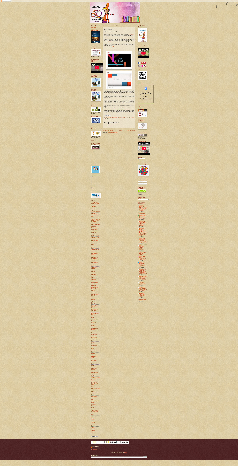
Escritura (93, 299)
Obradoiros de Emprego (95, 377)
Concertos (93, 269)
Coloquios (93, 264)
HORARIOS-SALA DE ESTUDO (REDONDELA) (95, 29)
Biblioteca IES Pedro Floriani (142, 239)
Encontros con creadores (94, 292)
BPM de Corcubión (142, 276)
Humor (92, 320)
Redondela (93, 405)
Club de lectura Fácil (95, 249)
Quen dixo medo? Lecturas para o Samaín (142, 295)
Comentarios (141, 183)
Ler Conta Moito (94, 337)
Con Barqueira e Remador (94, 268)
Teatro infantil (93, 420)
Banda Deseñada (94, 223)
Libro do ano (93, 343)
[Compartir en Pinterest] (110, 115)
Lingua (92, 351)
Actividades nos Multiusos (94, 209)
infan (92, 323)
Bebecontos (93, 226)
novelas (92, 374)
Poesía (92, 391)
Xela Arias (93, 430)
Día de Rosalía (94, 284)
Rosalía (92, 408)
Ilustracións (93, 322)
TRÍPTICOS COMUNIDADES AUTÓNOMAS (142, 224)
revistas (92, 407)
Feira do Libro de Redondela (94, 306)
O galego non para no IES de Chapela (143, 290)
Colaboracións (94, 255)
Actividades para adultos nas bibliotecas (95, 211)
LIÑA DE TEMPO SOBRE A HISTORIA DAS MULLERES (142, 241)
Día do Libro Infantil (94, 287)
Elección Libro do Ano (95, 288)
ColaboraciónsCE (94, 262)
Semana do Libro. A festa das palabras (94, 411)
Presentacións (94, 396)
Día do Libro (93, 285)
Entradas (141, 181)
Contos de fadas (94, 276)
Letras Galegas (94, 339)
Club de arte (93, 247)
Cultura (92, 277)
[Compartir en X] (107, 115)
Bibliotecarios (110, 117)
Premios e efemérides (121, 117)
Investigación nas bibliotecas (94, 329)
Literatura (93, 353)
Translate (142, 161)
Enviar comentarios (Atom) (112, 132)
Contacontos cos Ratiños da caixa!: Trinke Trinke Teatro (142, 278)
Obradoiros (93, 375)
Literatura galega (94, 354)
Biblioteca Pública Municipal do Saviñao (142, 253)
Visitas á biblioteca (94, 428)
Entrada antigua (131, 130)
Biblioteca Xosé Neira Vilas (142, 257)
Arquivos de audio (94, 214)
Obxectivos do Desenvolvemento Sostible (94, 383)
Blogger (125, 452)
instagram (93, 325)
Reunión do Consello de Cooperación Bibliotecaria (142, 209)
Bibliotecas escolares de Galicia (141, 263)
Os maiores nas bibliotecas (94, 386)
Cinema (92, 246)
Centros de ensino (94, 238)
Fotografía (93, 311)
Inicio (120, 130)
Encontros (93, 290)
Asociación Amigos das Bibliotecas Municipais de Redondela (95, 220)
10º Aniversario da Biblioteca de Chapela (95, 203)
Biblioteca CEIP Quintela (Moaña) (142, 222)
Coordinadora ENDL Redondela (142, 288)
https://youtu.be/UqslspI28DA (109, 46)
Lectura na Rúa (94, 334)
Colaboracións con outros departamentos (95, 260)
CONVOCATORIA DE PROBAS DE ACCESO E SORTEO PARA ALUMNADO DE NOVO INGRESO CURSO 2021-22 (142, 233)
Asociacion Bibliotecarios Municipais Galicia (142, 206)
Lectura (92, 332)
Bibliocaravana (94, 229)
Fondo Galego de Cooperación (94, 310)
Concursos (93, 271)
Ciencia (92, 244)
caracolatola (141, 282)
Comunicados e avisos (95, 265)
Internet (92, 327)
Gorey (92, 317)
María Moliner (93, 360)
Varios (92, 425)
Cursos (92, 280)
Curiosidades (93, 279)
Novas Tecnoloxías (94, 372)
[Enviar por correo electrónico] (105, 115)
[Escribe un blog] (106, 115)
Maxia (92, 362)
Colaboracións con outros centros (94, 258)
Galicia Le (93, 316)
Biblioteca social (94, 230)
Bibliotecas (115, 117)
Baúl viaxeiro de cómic (95, 224)
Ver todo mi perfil (94, 449)
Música (92, 365)
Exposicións (93, 301)
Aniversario (93, 213)
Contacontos (93, 274)
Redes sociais (94, 404)
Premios (92, 393)
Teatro (92, 419)
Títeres (92, 424)
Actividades (93, 206)
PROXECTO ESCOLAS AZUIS (142, 218)
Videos (92, 427)
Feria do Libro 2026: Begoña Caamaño (142, 259)
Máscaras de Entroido (143, 273)
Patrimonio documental (95, 388)
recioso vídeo (110, 41)
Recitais (92, 402)
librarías (92, 340)
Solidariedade (93, 416)
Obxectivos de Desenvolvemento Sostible (94, 379)
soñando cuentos (142, 299)
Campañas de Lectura (95, 237)
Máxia (92, 363)
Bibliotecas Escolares (95, 235)
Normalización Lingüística (94, 369)
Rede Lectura (141, 293)
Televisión (93, 422)
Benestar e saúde (94, 227)
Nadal (92, 366)
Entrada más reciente (108, 130)
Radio (92, 399)
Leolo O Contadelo (94, 335)
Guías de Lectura (94, 319)
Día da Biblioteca (94, 282)
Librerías (93, 342)
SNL (92, 414)
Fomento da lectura (94, 307)
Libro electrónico (94, 345)
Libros (92, 348)
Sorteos (92, 417)
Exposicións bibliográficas (93, 303)
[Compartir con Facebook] (108, 115)
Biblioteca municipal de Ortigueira (141, 246)
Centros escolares (94, 240)
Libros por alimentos (95, 350)
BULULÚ (140, 300)
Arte (92, 216)
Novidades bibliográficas (141, 249)
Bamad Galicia (142, 213)
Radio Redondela (94, 401)
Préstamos (93, 397)
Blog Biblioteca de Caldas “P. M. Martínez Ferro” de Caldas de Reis (142, 271)
